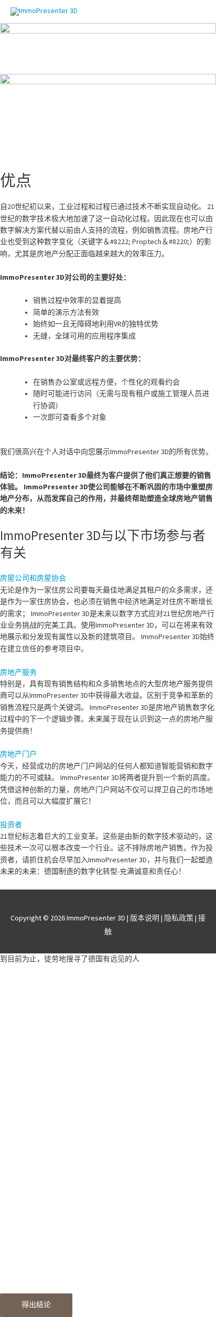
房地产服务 (18, 672)
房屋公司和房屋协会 (33, 578)
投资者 (11, 825)
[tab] (108, 578)
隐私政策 (178, 918)
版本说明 (144, 918)
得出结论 (36, 1305)
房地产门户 (18, 754)
